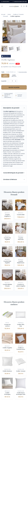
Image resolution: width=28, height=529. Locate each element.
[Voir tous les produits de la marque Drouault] (6, 56)
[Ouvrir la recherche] (21, 6)
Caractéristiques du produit (13, 173)
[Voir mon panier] (26, 6)
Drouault (5, 16)
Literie (9, 14)
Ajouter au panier (14, 87)
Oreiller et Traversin (18, 14)
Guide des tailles (23, 72)
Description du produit (11, 108)
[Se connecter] (24, 6)
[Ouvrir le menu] (2, 6)
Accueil (3, 14)
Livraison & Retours (10, 179)
